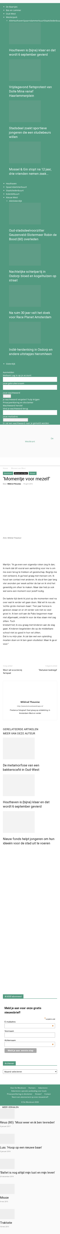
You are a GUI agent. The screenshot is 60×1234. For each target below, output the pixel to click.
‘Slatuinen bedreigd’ (48, 670)
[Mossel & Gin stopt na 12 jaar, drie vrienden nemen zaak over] (33, 152)
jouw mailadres (10, 416)
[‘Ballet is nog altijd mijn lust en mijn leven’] (30, 1164)
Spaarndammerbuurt (33, 20)
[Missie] (30, 1189)
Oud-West (11, 13)
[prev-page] (10, 180)
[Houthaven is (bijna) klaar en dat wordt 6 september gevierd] (33, 33)
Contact (47, 1094)
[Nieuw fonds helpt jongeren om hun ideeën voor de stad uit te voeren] (30, 822)
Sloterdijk (17, 201)
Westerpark (11, 17)
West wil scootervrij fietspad (12, 671)
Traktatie (6, 1222)
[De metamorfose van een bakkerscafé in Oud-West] (30, 748)
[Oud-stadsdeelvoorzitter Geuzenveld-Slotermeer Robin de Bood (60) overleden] (33, 213)
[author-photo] (30, 698)
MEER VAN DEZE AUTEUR (19, 733)
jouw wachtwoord (11, 392)
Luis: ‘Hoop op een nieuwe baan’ (21, 1147)
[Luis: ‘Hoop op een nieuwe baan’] (30, 1139)
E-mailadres (29, 1022)
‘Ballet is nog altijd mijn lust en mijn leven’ (27, 1172)
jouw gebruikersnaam (13, 383)
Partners (32, 1088)
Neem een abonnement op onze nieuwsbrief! (30, 1097)
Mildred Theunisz (30, 701)
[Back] (4, 369)
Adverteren (42, 1088)
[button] (5, 461)
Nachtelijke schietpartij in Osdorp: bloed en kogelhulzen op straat (32, 276)
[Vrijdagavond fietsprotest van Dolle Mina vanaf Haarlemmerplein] (33, 70)
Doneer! (38, 1094)
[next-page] (11, 180)
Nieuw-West (12, 197)
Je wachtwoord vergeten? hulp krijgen (21, 399)
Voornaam (9, 1031)
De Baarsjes (11, 6)
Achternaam (29, 1040)
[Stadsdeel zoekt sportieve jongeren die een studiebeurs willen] (33, 111)
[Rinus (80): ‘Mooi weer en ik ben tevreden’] (30, 1114)
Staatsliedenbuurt (15, 190)
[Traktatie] (30, 1214)
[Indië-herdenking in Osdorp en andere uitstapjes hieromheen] (33, 333)
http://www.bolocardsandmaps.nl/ (30, 706)
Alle (11, 20)
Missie (4, 1197)
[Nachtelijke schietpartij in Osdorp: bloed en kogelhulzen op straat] (33, 255)
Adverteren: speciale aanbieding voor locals (29, 1091)
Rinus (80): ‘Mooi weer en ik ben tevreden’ (27, 1122)
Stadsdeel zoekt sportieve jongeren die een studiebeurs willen (30, 132)
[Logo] (22, 479)
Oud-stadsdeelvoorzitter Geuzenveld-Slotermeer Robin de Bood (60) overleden (33, 235)
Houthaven (18, 20)
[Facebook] (30, 716)
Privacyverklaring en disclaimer (18, 402)
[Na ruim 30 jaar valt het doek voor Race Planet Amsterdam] (33, 296)
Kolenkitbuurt (12, 194)
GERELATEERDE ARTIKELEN (20, 729)
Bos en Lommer (13, 10)
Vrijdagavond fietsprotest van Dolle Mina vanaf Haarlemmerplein (30, 91)
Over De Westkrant (18, 1088)
